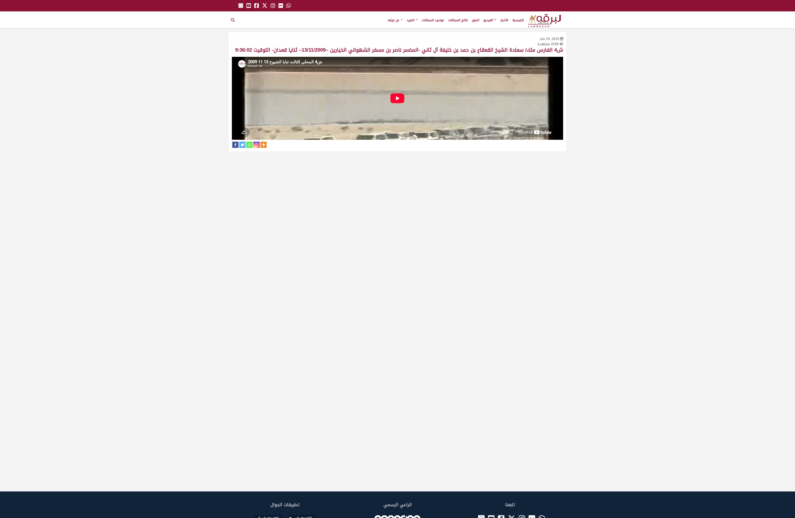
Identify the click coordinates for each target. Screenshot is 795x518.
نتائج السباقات (458, 20)
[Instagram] (256, 145)
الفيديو (488, 20)
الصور (475, 20)
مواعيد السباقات (433, 20)
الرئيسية (518, 20)
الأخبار (504, 20)
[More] (263, 145)
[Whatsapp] (249, 145)
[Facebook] (235, 145)
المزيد (411, 20)
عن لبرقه (394, 20)
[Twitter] (242, 145)
